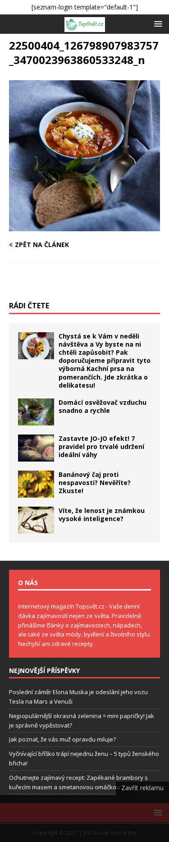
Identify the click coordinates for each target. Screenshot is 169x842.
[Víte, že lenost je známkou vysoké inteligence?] (36, 520)
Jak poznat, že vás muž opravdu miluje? (62, 739)
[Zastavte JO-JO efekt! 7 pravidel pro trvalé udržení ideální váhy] (36, 448)
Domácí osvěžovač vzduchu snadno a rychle (102, 406)
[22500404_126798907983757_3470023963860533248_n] (84, 225)
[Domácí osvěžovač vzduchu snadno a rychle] (36, 412)
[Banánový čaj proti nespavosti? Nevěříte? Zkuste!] (36, 484)
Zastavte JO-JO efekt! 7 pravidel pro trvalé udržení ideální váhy (101, 446)
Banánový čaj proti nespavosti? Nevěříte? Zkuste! (95, 482)
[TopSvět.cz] (84, 24)
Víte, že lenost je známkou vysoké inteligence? (102, 514)
